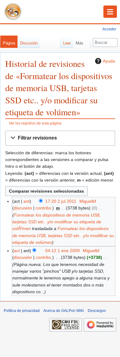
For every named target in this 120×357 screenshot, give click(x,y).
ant (26, 201)
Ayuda (109, 61)
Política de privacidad (22, 311)
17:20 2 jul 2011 (60, 201)
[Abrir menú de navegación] (110, 12)
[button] (60, 138)
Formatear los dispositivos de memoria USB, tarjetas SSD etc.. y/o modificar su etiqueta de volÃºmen (56, 222)
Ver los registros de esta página (35, 123)
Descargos (97, 311)
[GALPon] (13, 11)
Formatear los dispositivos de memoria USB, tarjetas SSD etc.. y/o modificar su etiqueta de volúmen (63, 235)
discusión (23, 207)
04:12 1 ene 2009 (62, 250)
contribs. (44, 207)
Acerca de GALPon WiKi (63, 311)
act (17, 250)
